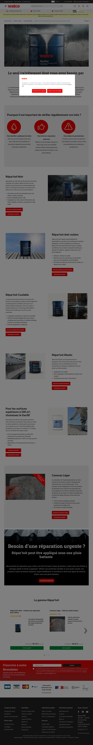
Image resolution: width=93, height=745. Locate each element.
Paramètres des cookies (39, 90)
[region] (47, 85)
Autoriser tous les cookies (54, 90)
